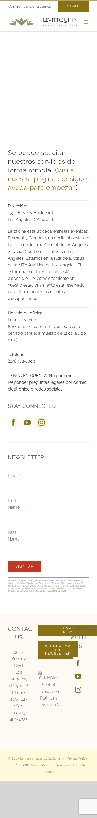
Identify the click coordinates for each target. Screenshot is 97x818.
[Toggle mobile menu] (86, 22)
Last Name (15, 536)
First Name (15, 504)
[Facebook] (13, 422)
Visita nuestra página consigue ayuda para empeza (47, 179)
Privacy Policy (77, 758)
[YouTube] (27, 422)
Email (14, 475)
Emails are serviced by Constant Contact (45, 591)
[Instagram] (41, 422)
